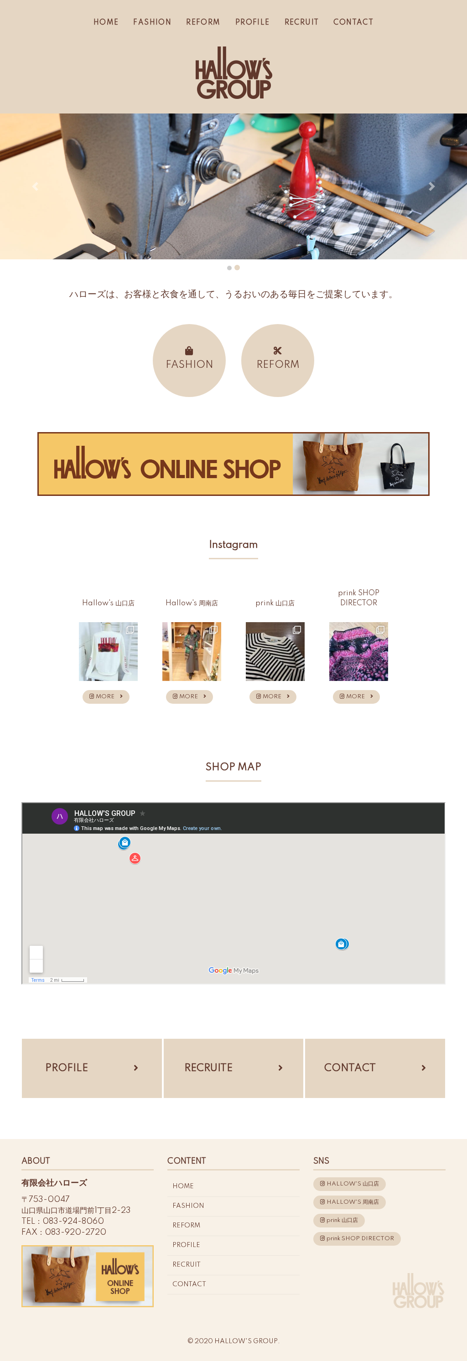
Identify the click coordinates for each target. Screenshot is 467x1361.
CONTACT (353, 22)
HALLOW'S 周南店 (352, 1202)
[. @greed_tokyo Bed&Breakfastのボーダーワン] (275, 651)
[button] (35, 186)
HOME (106, 22)
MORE (107, 697)
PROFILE (252, 22)
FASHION (152, 22)
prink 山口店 (341, 1220)
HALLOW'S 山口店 (352, 1184)
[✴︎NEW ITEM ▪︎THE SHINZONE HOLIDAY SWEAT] (108, 651)
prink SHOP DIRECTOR (359, 1239)
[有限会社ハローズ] (233, 71)
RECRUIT (302, 22)
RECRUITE (208, 1068)
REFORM (203, 22)
